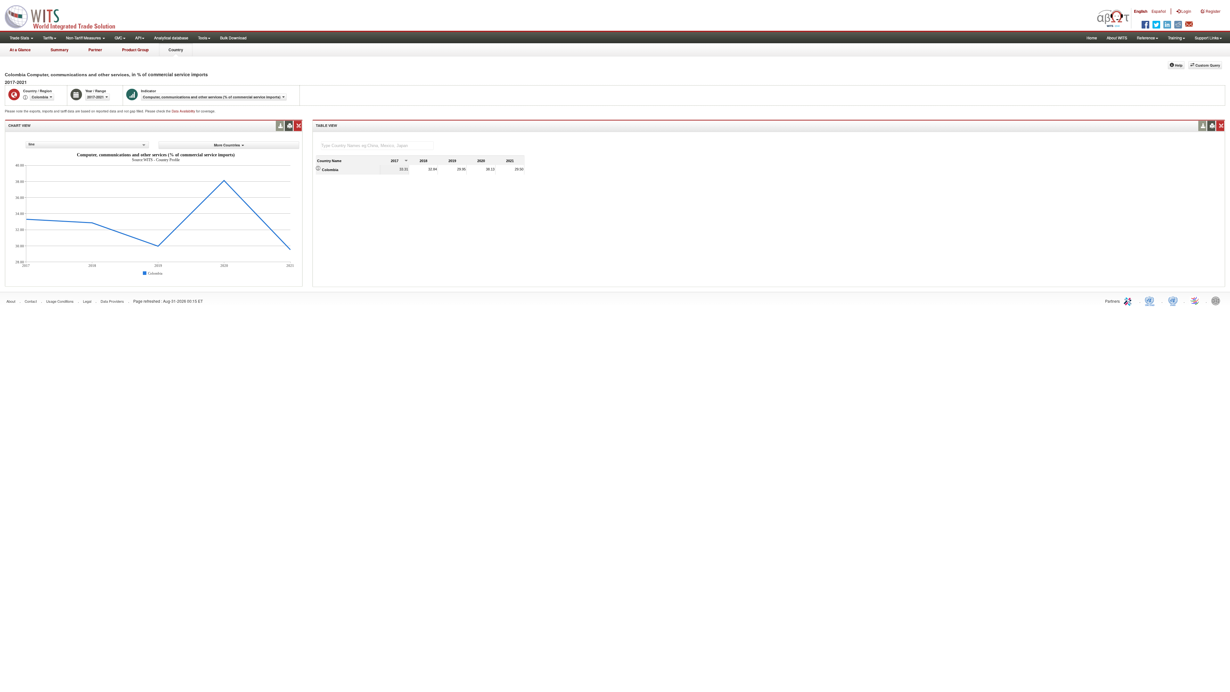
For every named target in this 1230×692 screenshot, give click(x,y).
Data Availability (184, 111)
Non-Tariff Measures (84, 37)
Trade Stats (20, 37)
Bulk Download (233, 37)
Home (1091, 37)
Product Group (135, 50)
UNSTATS (1173, 300)
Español (1159, 11)
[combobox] (87, 144)
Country (175, 50)
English (1140, 11)
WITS (64, 16)
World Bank (1217, 300)
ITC (1128, 300)
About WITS (1117, 37)
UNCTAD (1150, 300)
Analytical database (171, 37)
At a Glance (20, 50)
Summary (60, 50)
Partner (95, 50)
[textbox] (377, 145)
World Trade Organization (1195, 300)
